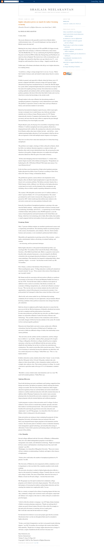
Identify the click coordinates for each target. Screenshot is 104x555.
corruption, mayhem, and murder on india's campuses (73, 50)
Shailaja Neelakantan (52, 9)
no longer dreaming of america (71, 66)
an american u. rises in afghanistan (72, 38)
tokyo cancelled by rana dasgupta (72, 32)
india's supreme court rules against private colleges (72, 42)
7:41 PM (36, 542)
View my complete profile (72, 23)
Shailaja (66, 21)
